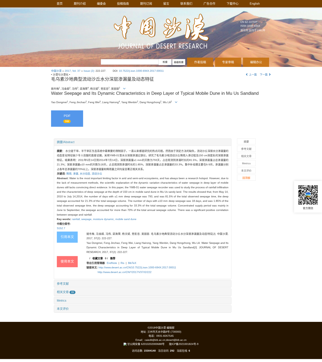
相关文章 (65, 292)
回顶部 (246, 177)
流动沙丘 (97, 173)
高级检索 (179, 62)
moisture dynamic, (104, 219)
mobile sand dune (125, 219)
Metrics (61, 300)
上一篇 (252, 74)
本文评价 (63, 308)
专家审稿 (228, 62)
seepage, (87, 219)
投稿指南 (123, 3)
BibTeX (132, 262)
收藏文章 (97, 258)
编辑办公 (256, 62)
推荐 (112, 258)
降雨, (69, 173)
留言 (166, 3)
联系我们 (186, 3)
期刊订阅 (146, 3)
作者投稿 (200, 62)
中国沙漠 (56, 70)
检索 (165, 62)
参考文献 (63, 283)
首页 (60, 3)
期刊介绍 (80, 3)
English (255, 3)
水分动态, (86, 173)
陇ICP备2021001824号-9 (183, 343)
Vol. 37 (76, 70)
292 (172, 350)
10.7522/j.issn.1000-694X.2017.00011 (141, 70)
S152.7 (61, 228)
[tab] (142, 142)
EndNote (112, 262)
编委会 (101, 3)
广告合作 (209, 3)
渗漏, (76, 173)
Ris (122, 262)
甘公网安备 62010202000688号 (148, 343)
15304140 (150, 350)
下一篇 (264, 74)
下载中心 (233, 3)
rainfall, (76, 219)
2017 (68, 70)
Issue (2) (89, 70)
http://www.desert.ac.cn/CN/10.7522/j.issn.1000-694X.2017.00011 (137, 267)
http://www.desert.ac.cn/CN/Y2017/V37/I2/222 (124, 272)
